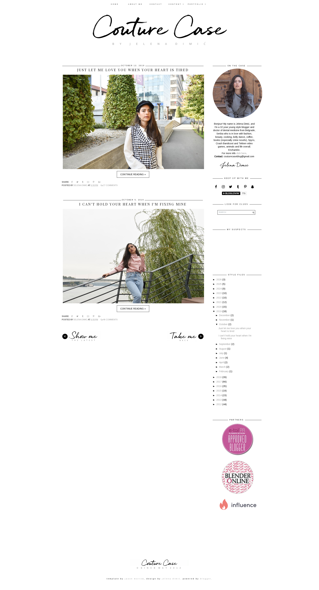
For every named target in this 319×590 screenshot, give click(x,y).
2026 (219, 279)
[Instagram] (223, 187)
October (223, 324)
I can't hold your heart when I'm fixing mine (133, 204)
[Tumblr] (238, 187)
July (221, 353)
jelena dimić (171, 579)
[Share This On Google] (99, 182)
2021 (219, 302)
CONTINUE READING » (133, 174)
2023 (219, 293)
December (225, 315)
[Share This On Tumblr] (82, 182)
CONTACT (156, 4)
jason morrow (134, 579)
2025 (219, 284)
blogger (205, 579)
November (225, 319)
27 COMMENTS (110, 185)
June (222, 357)
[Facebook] (216, 187)
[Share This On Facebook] (72, 182)
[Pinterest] (245, 187)
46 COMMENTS (110, 319)
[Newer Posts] (81, 336)
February (224, 371)
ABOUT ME (135, 4)
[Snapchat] (252, 187)
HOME (115, 4)
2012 (219, 404)
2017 (219, 381)
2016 (219, 386)
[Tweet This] (77, 182)
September (225, 344)
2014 (219, 395)
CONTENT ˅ (176, 4)
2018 (219, 377)
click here (241, 153)
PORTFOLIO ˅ (197, 4)
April (221, 362)
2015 (219, 390)
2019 (219, 311)
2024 (219, 288)
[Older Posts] (185, 336)
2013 (219, 399)
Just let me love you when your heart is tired (133, 70)
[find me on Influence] (238, 513)
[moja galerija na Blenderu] (238, 493)
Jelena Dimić (81, 185)
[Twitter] (230, 187)
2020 (219, 306)
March (222, 367)
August (223, 348)
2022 (219, 297)
